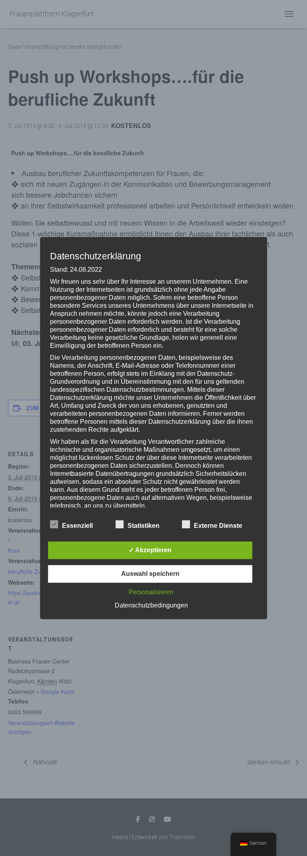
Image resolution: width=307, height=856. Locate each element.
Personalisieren (151, 592)
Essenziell (77, 525)
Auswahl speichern (150, 573)
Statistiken (143, 525)
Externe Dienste (218, 525)
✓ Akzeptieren (150, 550)
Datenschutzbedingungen (151, 605)
